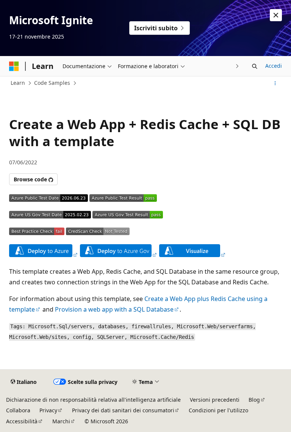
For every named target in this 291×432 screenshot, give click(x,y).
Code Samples (52, 82)
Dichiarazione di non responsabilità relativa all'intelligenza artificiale (93, 399)
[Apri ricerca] (254, 66)
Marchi (61, 421)
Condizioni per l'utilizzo (218, 410)
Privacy (48, 410)
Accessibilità (22, 421)
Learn (18, 82)
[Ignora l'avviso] (276, 15)
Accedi (273, 65)
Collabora (18, 410)
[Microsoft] (14, 66)
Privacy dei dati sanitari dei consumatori (123, 410)
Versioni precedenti (214, 399)
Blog (254, 399)
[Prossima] (237, 66)
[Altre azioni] (275, 83)
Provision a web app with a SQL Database (114, 309)
